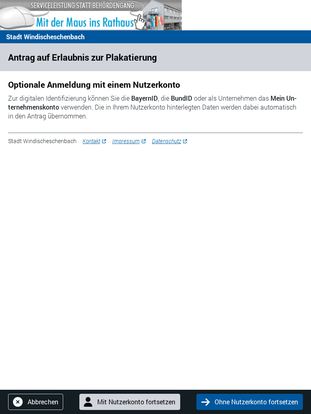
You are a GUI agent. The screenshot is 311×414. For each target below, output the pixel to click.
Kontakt (91, 141)
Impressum (126, 141)
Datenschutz (166, 141)
